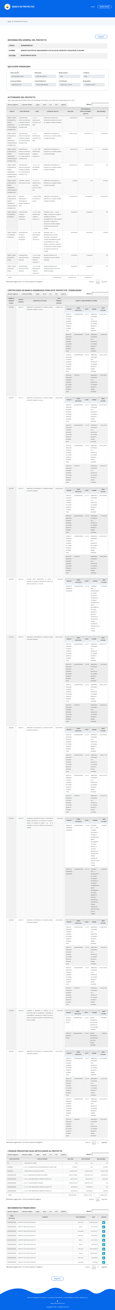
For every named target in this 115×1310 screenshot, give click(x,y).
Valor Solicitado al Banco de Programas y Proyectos (85, 111)
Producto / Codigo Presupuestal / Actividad (86, 300)
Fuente (37, 111)
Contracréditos (15, 81)
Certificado (63, 81)
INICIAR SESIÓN (104, 7)
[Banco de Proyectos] (7, 6)
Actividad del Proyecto (52, 111)
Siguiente (104, 282)
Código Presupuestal (14, 1159)
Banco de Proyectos (23, 7)
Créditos (86, 73)
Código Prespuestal (24, 111)
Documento (45, 1217)
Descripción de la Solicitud (39, 300)
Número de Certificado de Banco (11, 301)
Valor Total (70, 111)
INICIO (93, 7)
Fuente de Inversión (42, 1159)
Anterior (91, 282)
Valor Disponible (101, 111)
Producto (12, 111)
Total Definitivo (40, 81)
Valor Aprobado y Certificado (59, 301)
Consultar (103, 1217)
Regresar (101, 37)
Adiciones (38, 73)
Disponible (87, 81)
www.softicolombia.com (57, 1303)
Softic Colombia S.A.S (81, 1297)
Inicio (9, 21)
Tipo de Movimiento (80, 1217)
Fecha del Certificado (21, 301)
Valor (93, 1217)
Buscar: (89, 104)
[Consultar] (103, 1222)
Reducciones (63, 73)
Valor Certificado (85, 1159)
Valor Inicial (14, 73)
